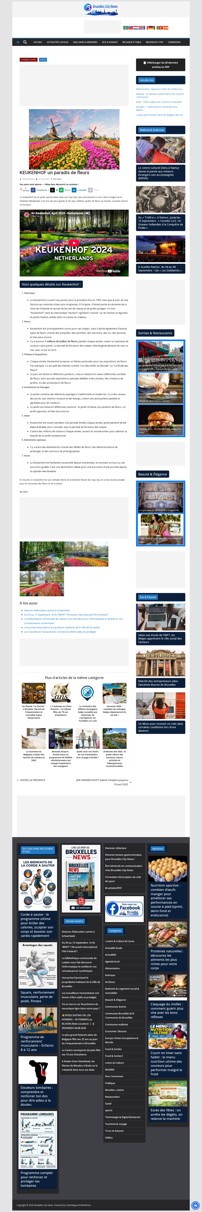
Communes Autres (115, 1006)
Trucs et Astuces (114, 1130)
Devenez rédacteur (116, 848)
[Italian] (156, 27)
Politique (110, 1083)
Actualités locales (57, 42)
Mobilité (109, 1069)
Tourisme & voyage (28, 60)
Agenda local (112, 961)
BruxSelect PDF (154, 42)
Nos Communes (114, 1076)
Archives (110, 982)
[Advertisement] (102, 27)
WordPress (85, 1205)
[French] (145, 27)
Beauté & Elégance (115, 999)
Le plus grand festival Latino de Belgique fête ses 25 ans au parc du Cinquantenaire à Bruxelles (80, 1039)
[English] (140, 27)
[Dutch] (135, 27)
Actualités (110, 954)
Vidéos (43, 60)
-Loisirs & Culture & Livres (119, 941)
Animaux (110, 975)
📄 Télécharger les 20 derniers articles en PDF (160, 65)
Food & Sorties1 (114, 1056)
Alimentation (112, 968)
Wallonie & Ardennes (85, 42)
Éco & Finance (110, 42)
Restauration (112, 1096)
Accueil (38, 42)
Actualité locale (113, 948)
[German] (150, 27)
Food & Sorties (113, 1049)
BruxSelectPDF (113, 888)
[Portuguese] (161, 27)
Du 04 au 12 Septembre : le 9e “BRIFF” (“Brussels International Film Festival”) (66, 614)
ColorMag (71, 1205)
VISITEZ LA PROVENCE (32, 780)
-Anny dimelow (28, 179)
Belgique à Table (131, 42)
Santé (108, 1103)
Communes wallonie (116, 1024)
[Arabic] (125, 27)
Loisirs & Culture (114, 1062)
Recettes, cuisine (114, 1090)
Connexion (174, 42)
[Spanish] (166, 27)
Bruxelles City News (43, 1205)
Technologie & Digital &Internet (122, 1117)
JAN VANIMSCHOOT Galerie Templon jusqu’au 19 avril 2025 (102, 782)
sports (108, 1110)
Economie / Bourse (115, 1031)
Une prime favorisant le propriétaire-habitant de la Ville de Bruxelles (62, 627)
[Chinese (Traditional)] (130, 27)
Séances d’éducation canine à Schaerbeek (47, 610)
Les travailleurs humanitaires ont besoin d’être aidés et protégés (60, 631)
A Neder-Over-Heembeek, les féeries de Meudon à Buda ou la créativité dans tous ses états (79, 1066)
